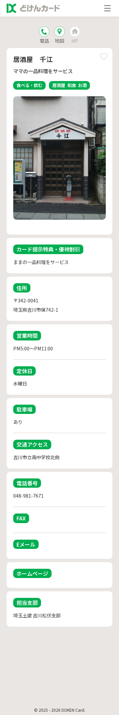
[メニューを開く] (107, 8)
